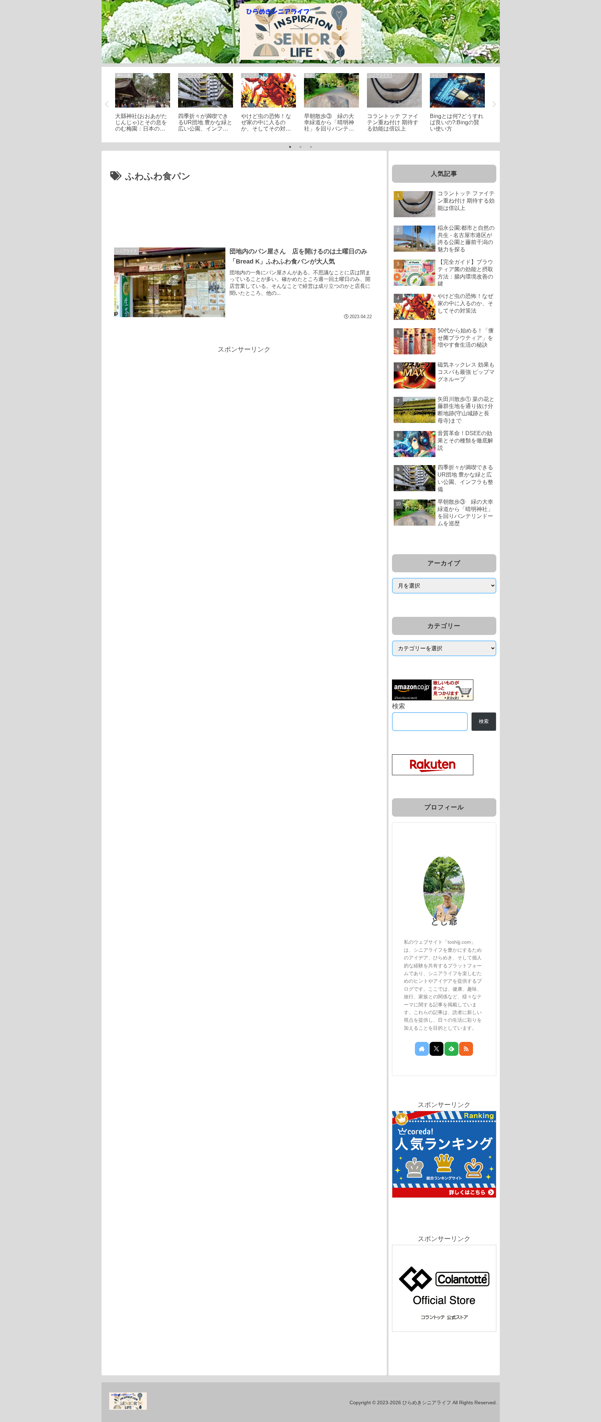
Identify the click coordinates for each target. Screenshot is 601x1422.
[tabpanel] (142, 103)
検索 (398, 706)
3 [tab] (310, 146)
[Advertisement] (244, 203)
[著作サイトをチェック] (422, 1049)
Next (494, 104)
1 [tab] (290, 146)
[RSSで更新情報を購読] (466, 1049)
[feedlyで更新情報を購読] (451, 1049)
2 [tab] (300, 146)
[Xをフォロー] (436, 1049)
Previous (106, 104)
